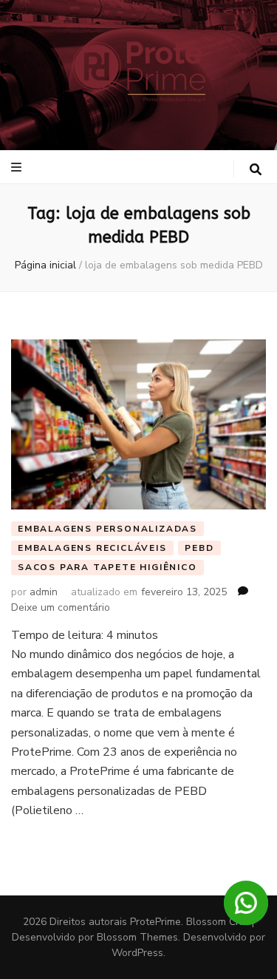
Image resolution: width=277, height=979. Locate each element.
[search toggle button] (255, 169)
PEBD (199, 548)
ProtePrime (155, 922)
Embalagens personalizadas (107, 529)
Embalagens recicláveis (92, 548)
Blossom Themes (137, 937)
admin (44, 592)
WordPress (137, 953)
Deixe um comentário (60, 607)
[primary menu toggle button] (18, 167)
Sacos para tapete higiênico (107, 567)
